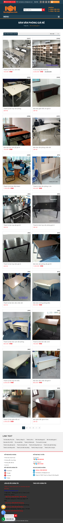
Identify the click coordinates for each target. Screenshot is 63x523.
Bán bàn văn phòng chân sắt (42, 147)
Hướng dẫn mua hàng (10, 460)
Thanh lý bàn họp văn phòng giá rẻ (43, 225)
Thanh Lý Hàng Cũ (20, 439)
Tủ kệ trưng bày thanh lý (40, 69)
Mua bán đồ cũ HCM (8, 442)
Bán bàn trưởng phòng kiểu (41, 303)
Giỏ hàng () (56, 1)
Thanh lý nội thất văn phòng (23, 447)
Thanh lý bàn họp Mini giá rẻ (12, 264)
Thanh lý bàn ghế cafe (22, 445)
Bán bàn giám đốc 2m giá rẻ (41, 108)
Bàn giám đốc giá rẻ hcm (40, 419)
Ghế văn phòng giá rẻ (40, 439)
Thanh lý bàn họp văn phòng (12, 108)
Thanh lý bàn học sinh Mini (12, 69)
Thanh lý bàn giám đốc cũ (11, 419)
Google (8, 473)
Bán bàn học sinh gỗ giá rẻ (12, 147)
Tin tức (36, 2)
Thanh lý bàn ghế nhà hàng (50, 445)
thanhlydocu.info (13, 490)
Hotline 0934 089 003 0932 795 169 (54, 9)
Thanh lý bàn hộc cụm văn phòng (14, 342)
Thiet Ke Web (20, 520)
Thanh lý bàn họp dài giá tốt (12, 225)
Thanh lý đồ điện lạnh (29, 442)
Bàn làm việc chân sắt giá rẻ (41, 380)
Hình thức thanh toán (10, 457)
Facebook (9, 470)
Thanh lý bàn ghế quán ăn (9, 445)
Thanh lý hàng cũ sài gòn (37, 447)
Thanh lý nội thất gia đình (9, 447)
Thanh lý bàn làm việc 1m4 (41, 342)
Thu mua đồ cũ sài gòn (41, 442)
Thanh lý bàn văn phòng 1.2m (42, 186)
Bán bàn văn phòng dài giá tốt (42, 264)
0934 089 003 (10, 519)
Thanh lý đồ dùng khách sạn (35, 445)
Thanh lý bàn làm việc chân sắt (13, 303)
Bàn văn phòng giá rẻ (51, 439)
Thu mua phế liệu (18, 442)
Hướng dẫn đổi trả (9, 462)
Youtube (9, 475)
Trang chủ (26, 25)
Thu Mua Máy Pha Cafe (9, 439)
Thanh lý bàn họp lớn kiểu (12, 380)
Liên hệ (7, 465)
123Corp (26, 520)
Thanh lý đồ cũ (30, 439)
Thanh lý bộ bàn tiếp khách (12, 186)
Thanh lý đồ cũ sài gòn (50, 447)
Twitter (8, 478)
